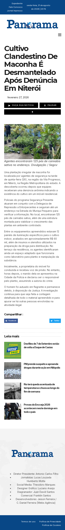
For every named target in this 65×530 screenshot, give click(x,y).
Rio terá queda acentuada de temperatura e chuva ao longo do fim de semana (41, 388)
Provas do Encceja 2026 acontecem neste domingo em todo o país (40, 408)
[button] (60, 35)
